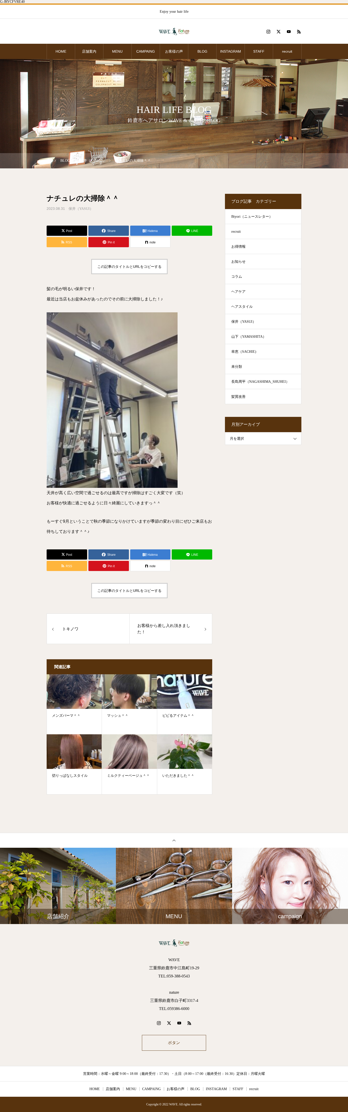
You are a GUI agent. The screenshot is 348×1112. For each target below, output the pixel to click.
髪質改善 (238, 397)
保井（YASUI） (81, 209)
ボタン (174, 1043)
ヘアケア (238, 292)
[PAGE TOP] (174, 840)
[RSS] (298, 31)
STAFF (258, 51)
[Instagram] (268, 31)
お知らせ (238, 262)
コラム (236, 277)
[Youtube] (288, 31)
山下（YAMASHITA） (248, 337)
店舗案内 (89, 51)
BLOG (202, 51)
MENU (117, 51)
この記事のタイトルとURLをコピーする (129, 267)
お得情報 (238, 246)
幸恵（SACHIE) (243, 352)
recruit (287, 51)
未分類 (236, 367)
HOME (61, 51)
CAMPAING (145, 51)
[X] (278, 31)
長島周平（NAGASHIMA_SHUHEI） (260, 382)
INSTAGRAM (230, 51)
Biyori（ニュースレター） (252, 216)
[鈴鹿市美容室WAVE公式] (174, 31)
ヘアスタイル (242, 307)
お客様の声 (174, 51)
